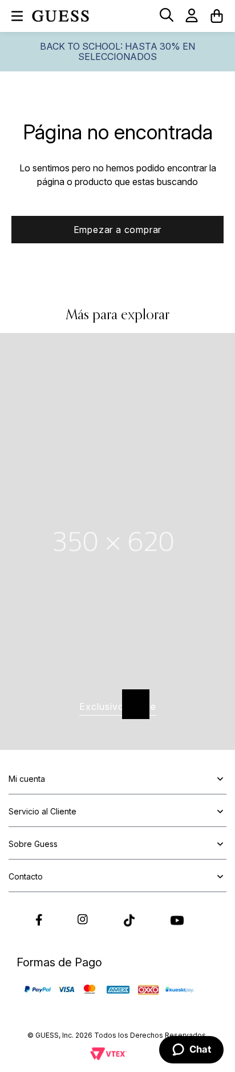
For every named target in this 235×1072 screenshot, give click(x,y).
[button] (166, 15)
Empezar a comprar (118, 229)
